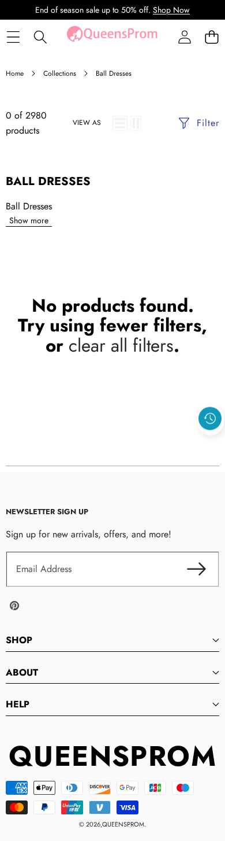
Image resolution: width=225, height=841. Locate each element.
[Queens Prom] (112, 37)
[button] (211, 37)
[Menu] (13, 37)
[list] (119, 123)
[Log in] (184, 37)
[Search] (40, 37)
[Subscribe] (196, 569)
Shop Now (171, 10)
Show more (28, 220)
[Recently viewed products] (210, 418)
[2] (135, 123)
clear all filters (121, 346)
